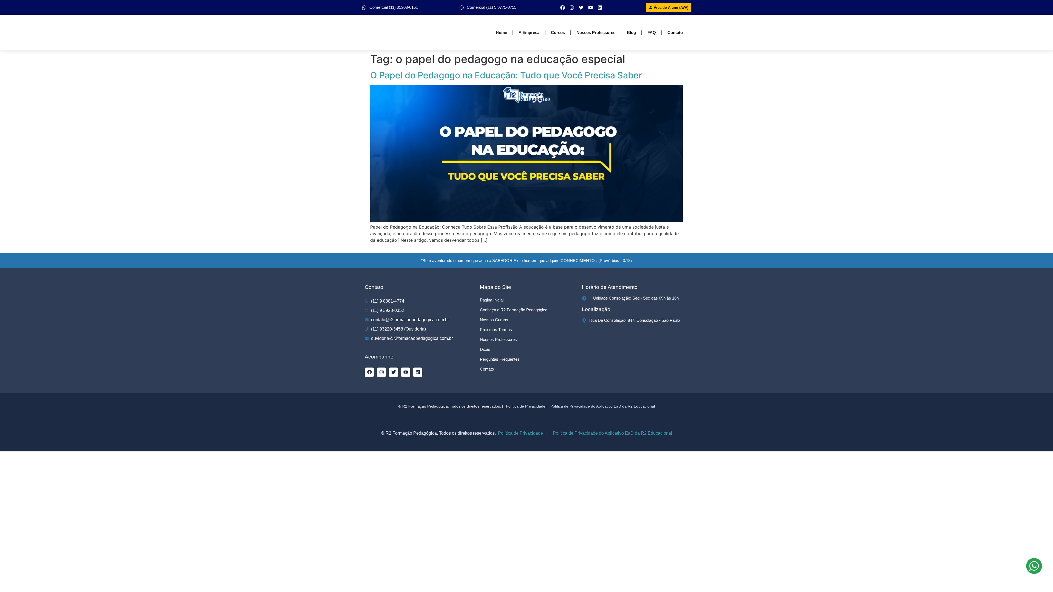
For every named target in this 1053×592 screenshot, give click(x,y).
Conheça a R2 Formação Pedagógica (513, 310)
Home (501, 32)
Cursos (558, 32)
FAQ (651, 32)
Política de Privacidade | (527, 406)
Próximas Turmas (496, 329)
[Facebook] (562, 7)
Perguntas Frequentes (500, 359)
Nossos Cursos (494, 319)
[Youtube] (590, 7)
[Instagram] (572, 7)
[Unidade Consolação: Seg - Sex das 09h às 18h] (584, 298)
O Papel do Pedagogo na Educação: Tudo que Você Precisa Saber (506, 75)
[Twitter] (581, 7)
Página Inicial (491, 300)
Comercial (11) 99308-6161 (393, 7)
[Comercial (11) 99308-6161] (364, 7)
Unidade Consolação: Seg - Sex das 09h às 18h (636, 298)
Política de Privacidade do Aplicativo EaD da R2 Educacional (602, 406)
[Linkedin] (600, 7)
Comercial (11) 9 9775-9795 (491, 7)
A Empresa (529, 32)
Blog (631, 32)
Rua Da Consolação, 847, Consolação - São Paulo (634, 320)
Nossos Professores (595, 32)
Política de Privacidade (520, 433)
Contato (675, 32)
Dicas (485, 349)
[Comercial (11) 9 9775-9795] (461, 7)
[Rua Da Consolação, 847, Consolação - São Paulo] (584, 320)
